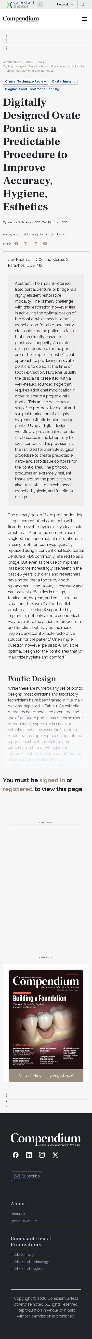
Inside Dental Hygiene (27, 1269)
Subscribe (31, 1176)
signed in (52, 780)
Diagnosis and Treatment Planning (32, 89)
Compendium (12, 61)
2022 (29, 61)
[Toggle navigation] (84, 19)
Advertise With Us (24, 1221)
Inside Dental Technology (30, 1262)
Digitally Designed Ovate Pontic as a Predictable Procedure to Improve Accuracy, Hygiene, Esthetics (43, 68)
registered (18, 789)
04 (40, 61)
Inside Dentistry (22, 1255)
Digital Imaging (63, 81)
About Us (18, 1214)
